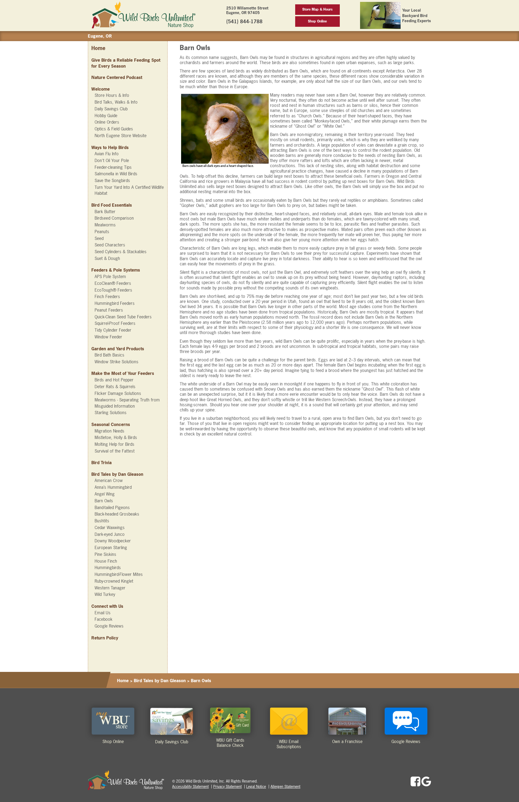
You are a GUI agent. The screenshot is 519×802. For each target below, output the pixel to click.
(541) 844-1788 (244, 21)
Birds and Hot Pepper (114, 380)
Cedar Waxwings (110, 527)
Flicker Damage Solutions (118, 393)
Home (98, 48)
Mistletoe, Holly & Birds (116, 437)
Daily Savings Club (111, 109)
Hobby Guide (106, 115)
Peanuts (102, 232)
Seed (99, 238)
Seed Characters (110, 245)
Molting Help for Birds (114, 444)
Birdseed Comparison (114, 218)
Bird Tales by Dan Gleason (117, 474)
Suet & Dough (107, 258)
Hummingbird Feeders (115, 303)
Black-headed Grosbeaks (117, 514)
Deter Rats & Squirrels (115, 387)
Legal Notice (256, 786)
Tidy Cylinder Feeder (113, 330)
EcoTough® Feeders (113, 290)
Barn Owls (104, 501)
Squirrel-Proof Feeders (115, 323)
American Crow (109, 480)
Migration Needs (109, 431)
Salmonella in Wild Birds (116, 174)
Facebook (103, 619)
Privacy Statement (227, 786)
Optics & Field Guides (114, 129)
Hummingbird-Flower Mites (119, 574)
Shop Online (317, 21)
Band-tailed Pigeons (112, 507)
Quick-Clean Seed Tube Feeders (123, 317)
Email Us (103, 613)
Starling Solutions (111, 412)
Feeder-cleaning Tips (113, 167)
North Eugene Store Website (121, 135)
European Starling (111, 547)
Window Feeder (108, 337)
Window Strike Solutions (116, 362)
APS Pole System (110, 276)
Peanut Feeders (109, 310)
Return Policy (104, 638)
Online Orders (107, 122)
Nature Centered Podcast (116, 77)
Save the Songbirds (112, 180)
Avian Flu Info (107, 154)
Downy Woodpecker (113, 541)
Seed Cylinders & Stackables (121, 252)
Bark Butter (105, 211)
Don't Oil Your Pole (112, 160)
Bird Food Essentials (111, 205)
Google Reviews (109, 626)
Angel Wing (105, 494)
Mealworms (105, 225)
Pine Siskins (105, 554)
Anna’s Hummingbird (113, 487)
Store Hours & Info (112, 95)
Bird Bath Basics (109, 355)
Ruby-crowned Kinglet (114, 581)
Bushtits (102, 521)
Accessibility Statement (190, 786)
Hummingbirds (108, 567)
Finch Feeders (107, 296)
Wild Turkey (105, 594)
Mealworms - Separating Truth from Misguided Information (127, 403)
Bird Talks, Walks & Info (116, 102)
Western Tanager (110, 588)
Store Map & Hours (317, 9)
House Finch (106, 561)
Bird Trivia (101, 463)
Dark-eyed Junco (110, 534)
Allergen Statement (285, 786)
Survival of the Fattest (115, 451)
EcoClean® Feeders (113, 283)
